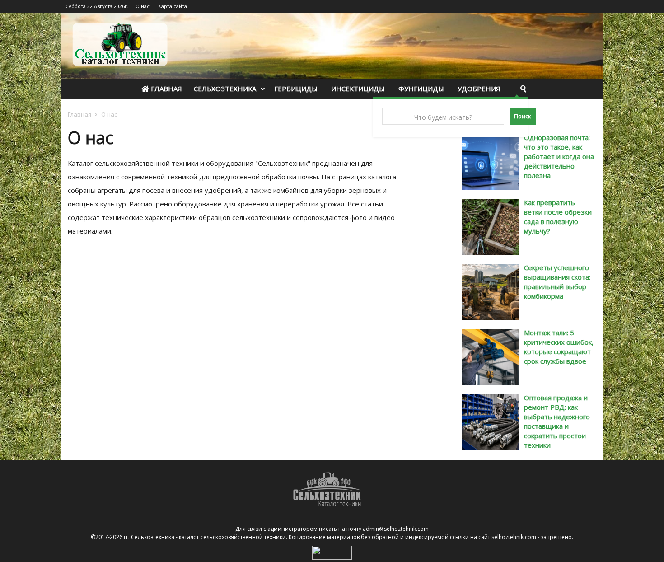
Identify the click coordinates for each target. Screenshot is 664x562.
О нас (143, 6)
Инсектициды (358, 88)
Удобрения (479, 88)
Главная (165, 88)
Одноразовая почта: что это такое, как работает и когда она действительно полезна (559, 156)
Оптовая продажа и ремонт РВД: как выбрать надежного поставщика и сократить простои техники (557, 421)
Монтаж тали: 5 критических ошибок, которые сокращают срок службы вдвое (559, 346)
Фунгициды (421, 88)
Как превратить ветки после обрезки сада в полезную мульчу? (558, 216)
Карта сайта (172, 6)
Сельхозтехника (225, 88)
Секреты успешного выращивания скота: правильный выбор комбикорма (557, 281)
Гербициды (296, 88)
